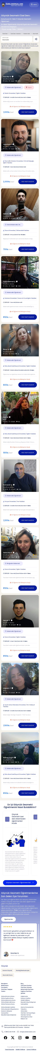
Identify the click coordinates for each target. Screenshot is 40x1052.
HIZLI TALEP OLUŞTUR (27, 112)
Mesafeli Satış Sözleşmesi (28, 1002)
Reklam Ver (24, 1019)
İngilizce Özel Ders (26, 991)
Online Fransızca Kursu (8, 1004)
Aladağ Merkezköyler (22, 970)
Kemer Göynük (7, 970)
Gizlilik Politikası (20, 1049)
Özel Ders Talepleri (6, 989)
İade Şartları (24, 1004)
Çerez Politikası (31, 1049)
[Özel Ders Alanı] (12, 4)
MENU (35, 5)
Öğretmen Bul (8, 919)
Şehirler (23, 993)
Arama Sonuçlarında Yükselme (27, 1008)
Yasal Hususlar (9, 1049)
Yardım (3, 991)
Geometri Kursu (8, 975)
